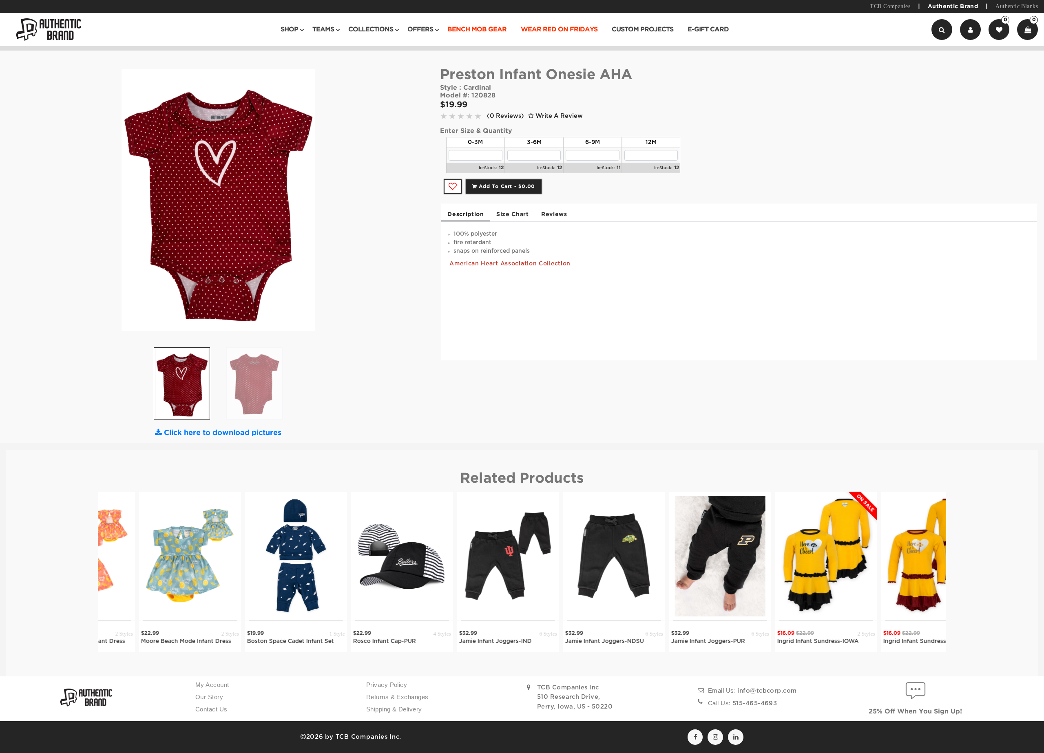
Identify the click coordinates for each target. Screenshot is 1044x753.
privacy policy (386, 685)
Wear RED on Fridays (559, 29)
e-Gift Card (708, 29)
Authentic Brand (953, 6)
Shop (289, 29)
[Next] (317, 203)
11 (619, 168)
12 (501, 168)
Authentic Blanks (1016, 6)
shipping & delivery (394, 709)
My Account (212, 685)
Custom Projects (642, 29)
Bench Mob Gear (477, 29)
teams (323, 29)
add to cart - (506, 186)
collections (370, 29)
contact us (211, 709)
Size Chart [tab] (512, 214)
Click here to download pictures (221, 433)
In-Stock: (488, 168)
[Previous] (119, 203)
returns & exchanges (397, 697)
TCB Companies (890, 6)
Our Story (209, 697)
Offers (420, 29)
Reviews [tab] (554, 214)
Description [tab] (465, 214)
